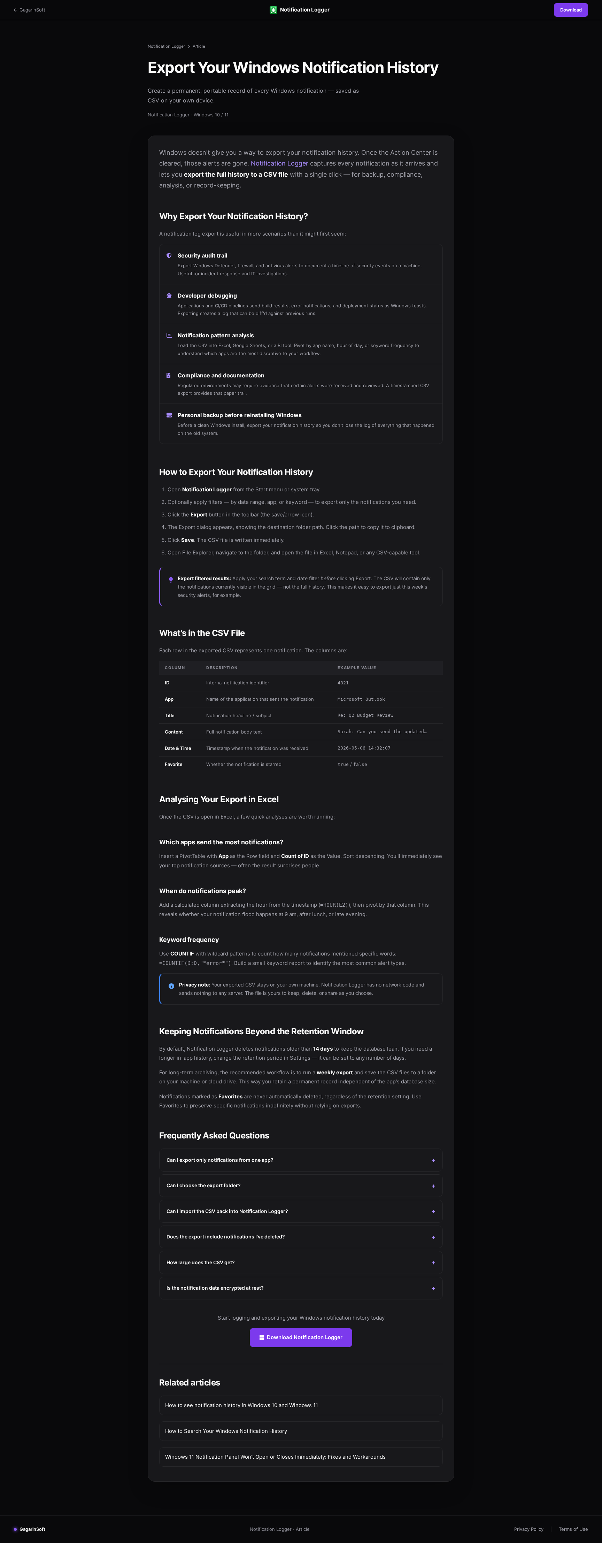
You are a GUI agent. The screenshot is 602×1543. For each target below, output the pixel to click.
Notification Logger (305, 9)
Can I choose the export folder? (204, 1185)
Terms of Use (573, 1529)
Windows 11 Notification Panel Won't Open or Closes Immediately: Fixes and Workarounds (275, 1456)
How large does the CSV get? (201, 1262)
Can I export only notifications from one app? (220, 1160)
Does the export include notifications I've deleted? (226, 1236)
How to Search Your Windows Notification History (226, 1431)
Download (571, 10)
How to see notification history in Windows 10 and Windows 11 (241, 1405)
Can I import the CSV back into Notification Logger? (227, 1211)
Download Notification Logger (304, 1337)
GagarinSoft (32, 10)
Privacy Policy (528, 1529)
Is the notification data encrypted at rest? (215, 1288)
